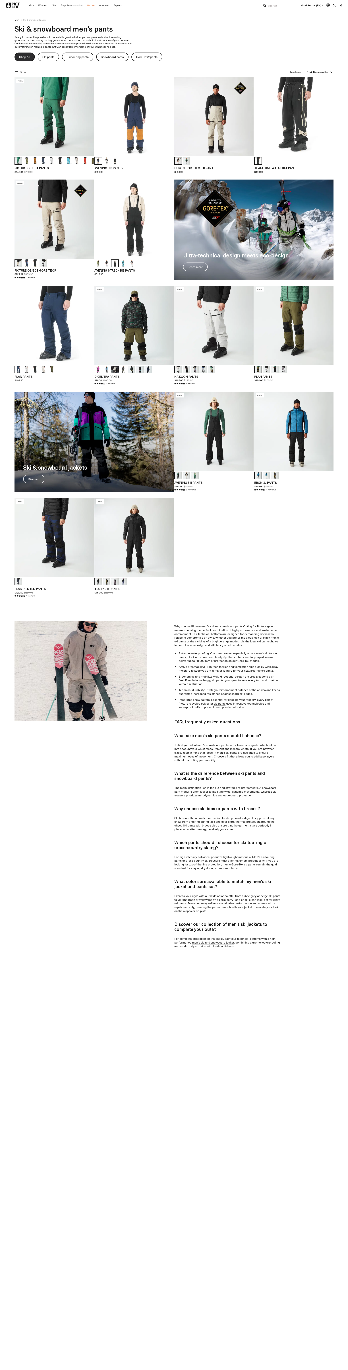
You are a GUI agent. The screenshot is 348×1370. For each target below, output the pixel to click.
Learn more (195, 267)
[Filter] (17, 72)
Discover (34, 479)
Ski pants (48, 57)
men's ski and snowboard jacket (213, 942)
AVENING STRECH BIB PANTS (114, 270)
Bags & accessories (72, 5)
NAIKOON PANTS (186, 376)
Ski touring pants (78, 57)
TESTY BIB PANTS (107, 588)
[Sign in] (333, 5)
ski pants (219, 703)
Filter (23, 72)
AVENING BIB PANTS (108, 168)
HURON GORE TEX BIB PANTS (195, 168)
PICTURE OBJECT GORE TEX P (35, 270)
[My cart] (340, 5)
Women (42, 5)
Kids (53, 5)
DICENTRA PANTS (107, 376)
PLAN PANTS (23, 376)
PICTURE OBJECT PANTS (31, 168)
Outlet (91, 5)
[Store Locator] (327, 5)
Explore (117, 5)
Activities (104, 5)
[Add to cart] (88, 151)
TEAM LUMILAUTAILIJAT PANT (275, 168)
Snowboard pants (112, 57)
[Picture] (12, 5)
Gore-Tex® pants (147, 57)
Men (31, 5)
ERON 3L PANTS (265, 482)
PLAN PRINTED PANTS (30, 588)
